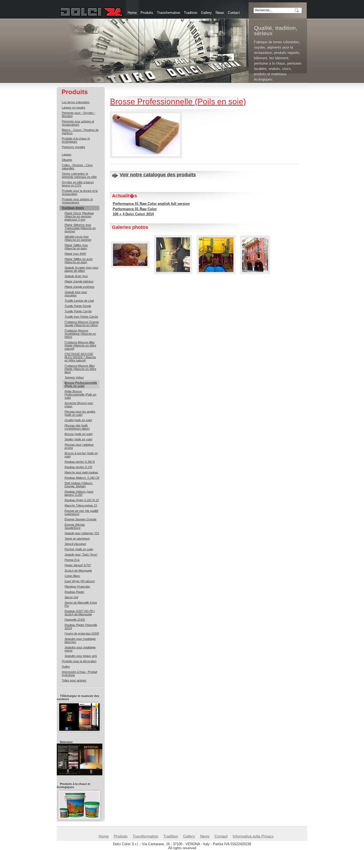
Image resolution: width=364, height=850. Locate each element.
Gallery (206, 13)
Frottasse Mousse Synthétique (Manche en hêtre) (80, 333)
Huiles (66, 666)
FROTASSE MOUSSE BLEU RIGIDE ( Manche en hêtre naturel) (80, 357)
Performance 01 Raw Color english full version (151, 204)
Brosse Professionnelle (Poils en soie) (80, 384)
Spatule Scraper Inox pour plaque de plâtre (81, 269)
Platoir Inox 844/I (75, 253)
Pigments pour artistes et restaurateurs (78, 123)
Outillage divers (73, 207)
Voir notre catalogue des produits (158, 174)
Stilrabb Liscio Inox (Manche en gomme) (77, 238)
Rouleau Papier (74, 591)
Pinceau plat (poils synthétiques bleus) (77, 427)
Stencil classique (75, 543)
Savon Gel (71, 597)
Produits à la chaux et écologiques (76, 140)
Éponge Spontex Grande (80, 519)
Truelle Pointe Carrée (78, 311)
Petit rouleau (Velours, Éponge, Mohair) (78, 484)
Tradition (190, 13)
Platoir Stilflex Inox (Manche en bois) (76, 247)
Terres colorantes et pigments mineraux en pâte (79, 175)
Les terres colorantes (76, 102)
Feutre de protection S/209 (81, 633)
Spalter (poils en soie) (78, 439)
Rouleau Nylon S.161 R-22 (81, 500)
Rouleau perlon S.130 (78, 467)
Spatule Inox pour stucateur (75, 293)
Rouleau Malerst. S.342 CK (81, 477)
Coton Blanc (72, 575)
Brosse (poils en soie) (78, 434)
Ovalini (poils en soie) (78, 420)
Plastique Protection (77, 586)
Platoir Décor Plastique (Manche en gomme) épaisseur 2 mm (79, 216)
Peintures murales (73, 147)
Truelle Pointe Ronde (77, 306)
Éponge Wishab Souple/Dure (74, 526)
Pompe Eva (71, 559)
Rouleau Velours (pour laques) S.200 (79, 493)
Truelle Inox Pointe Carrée (81, 316)
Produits (146, 13)
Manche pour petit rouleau (81, 472)
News (220, 13)
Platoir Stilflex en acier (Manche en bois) (78, 260)
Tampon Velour (74, 377)
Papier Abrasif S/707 (77, 565)
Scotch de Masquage (78, 570)
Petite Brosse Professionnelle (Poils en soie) (80, 394)
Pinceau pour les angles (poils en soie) (79, 413)
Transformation (168, 13)
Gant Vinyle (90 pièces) (79, 581)
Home (104, 836)
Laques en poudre (73, 107)
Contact (234, 13)
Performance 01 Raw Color (135, 209)
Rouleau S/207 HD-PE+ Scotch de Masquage (79, 612)
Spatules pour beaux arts (80, 655)
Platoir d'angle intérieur (79, 281)
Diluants (67, 159)
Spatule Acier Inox (76, 276)
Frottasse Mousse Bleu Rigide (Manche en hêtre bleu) (80, 369)
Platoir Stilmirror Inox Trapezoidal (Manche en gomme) (80, 228)
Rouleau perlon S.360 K (79, 461)
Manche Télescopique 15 (80, 505)
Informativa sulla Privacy (253, 836)
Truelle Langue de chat (79, 300)
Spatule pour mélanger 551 (81, 533)
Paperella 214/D (74, 619)
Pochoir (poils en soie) (78, 549)
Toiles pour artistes (74, 680)
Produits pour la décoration (79, 661)
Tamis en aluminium (77, 538)
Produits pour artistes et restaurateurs (77, 201)
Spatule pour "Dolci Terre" (81, 554)
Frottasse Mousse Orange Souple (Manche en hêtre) (81, 323)
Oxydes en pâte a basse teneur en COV (78, 184)
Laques (66, 154)
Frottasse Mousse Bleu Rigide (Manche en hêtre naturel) (80, 345)
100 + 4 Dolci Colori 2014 (133, 214)
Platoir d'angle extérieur (79, 286)
